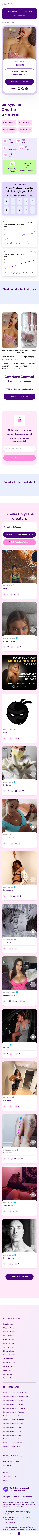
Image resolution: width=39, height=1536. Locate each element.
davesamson (9, 1255)
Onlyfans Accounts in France (13, 1416)
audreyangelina (10, 992)
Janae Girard (8, 837)
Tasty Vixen (8, 1205)
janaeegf (8, 835)
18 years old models (10, 1328)
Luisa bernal (8, 890)
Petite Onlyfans (8, 1336)
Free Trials (28, 12)
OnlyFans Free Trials (19, 542)
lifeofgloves (9, 782)
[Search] (19, 1533)
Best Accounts (19, 16)
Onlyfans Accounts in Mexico (13, 1439)
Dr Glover (7, 785)
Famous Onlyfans (9, 130)
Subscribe (19, 458)
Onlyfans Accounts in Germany (13, 1420)
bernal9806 (9, 887)
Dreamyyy (7, 1153)
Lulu (5, 1048)
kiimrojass (8, 1097)
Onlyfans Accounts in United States (15, 1393)
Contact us (7, 1465)
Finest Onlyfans (8, 1339)
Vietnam (27, 1534)
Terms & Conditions (9, 1476)
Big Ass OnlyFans (9, 1343)
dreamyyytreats (10, 1150)
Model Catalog (10, 22)
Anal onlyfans (8, 1347)
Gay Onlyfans (7, 1374)
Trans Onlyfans (8, 1359)
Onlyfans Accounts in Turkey (13, 1443)
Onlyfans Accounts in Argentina (14, 1408)
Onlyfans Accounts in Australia (13, 1412)
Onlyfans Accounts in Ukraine (13, 1404)
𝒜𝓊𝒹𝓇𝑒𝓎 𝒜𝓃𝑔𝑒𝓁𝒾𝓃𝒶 (9, 995)
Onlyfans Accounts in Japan (13, 1424)
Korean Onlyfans (25, 122)
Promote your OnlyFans (11, 1461)
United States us (9, 122)
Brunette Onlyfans (9, 1332)
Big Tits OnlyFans (9, 1355)
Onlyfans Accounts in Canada (13, 1400)
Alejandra (7, 942)
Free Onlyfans (12, 12)
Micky (5, 588)
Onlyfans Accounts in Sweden (13, 1435)
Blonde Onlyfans (8, 1351)
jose (5, 732)
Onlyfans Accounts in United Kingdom (16, 1397)
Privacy (6, 1472)
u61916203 (8, 729)
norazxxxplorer (10, 638)
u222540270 (9, 1202)
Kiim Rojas (7, 1100)
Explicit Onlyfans (9, 1363)
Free (4, 1534)
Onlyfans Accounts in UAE (12, 1447)
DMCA (5, 1480)
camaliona (8, 585)
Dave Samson (8, 1258)
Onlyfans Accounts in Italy (12, 1427)
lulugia (7, 1045)
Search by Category (12, 527)
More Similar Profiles (19, 1277)
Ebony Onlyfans (25, 130)
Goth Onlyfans (8, 1370)
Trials (11, 1534)
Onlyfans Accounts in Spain (12, 1431)
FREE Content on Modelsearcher (19, 73)
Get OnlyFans (19, 82)
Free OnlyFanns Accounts (19, 534)
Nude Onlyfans (8, 1324)
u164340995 (9, 940)
